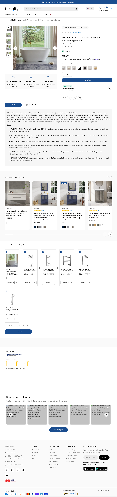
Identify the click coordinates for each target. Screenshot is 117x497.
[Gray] (40, 227)
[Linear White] (100, 225)
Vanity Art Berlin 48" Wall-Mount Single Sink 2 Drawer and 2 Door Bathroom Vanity (17, 213)
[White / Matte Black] (79, 68)
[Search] (75, 9)
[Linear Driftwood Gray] (90, 225)
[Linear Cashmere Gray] (93, 225)
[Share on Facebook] (69, 98)
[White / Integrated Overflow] (74, 68)
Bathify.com (106, 490)
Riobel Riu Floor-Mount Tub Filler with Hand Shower (12, 309)
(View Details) (70, 2)
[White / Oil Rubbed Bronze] (85, 68)
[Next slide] (110, 234)
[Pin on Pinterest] (80, 98)
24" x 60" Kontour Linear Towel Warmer (48, 269)
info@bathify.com (10, 446)
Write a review (77, 32)
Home (6, 20)
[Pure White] (90, 68)
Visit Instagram (58, 430)
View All (110, 177)
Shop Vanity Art (67, 47)
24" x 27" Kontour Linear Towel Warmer (67, 269)
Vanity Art (9, 208)
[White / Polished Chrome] (64, 68)
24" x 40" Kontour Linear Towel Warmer (85, 269)
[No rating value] (66, 32)
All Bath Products (16, 20)
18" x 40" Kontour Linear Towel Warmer (30, 269)
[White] (7, 223)
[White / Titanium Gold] (95, 68)
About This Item (12, 105)
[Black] (38, 227)
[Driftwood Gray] (45, 227)
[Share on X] (75, 98)
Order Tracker (12, 15)
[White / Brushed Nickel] (69, 68)
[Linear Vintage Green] (98, 225)
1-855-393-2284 (10, 449)
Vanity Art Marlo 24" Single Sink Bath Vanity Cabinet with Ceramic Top (99, 215)
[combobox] (50, 9)
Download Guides (34, 105)
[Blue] (35, 227)
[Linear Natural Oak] (95, 225)
